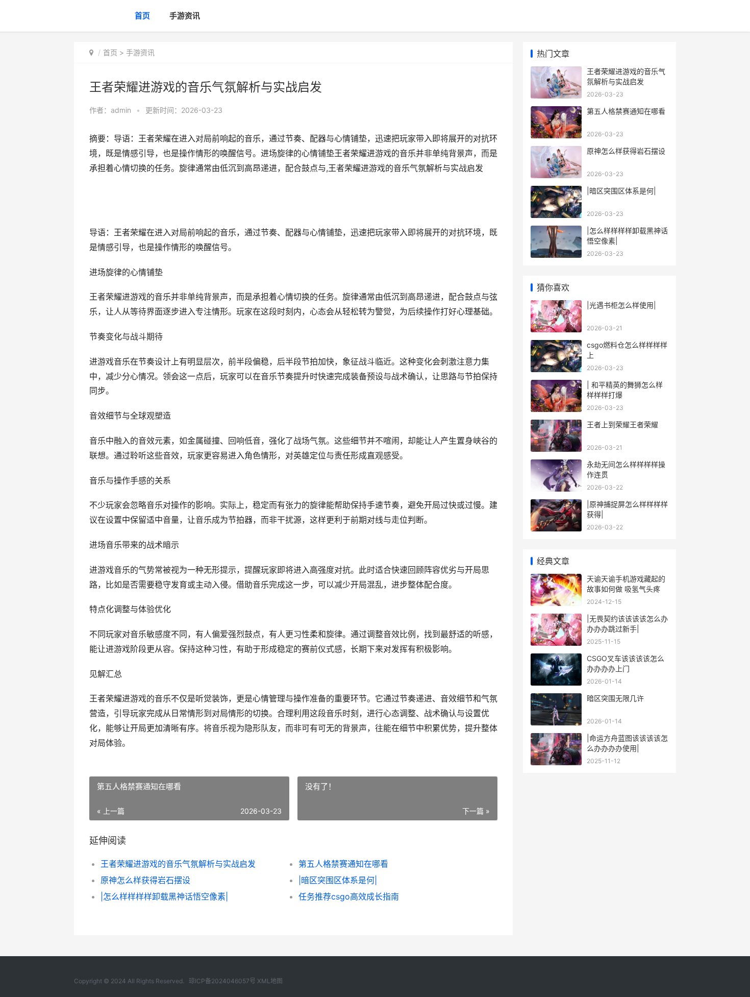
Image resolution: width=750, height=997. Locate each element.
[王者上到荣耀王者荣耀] (556, 426)
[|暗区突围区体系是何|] (556, 192)
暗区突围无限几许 (615, 698)
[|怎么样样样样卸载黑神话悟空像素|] (556, 232)
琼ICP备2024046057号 (222, 981)
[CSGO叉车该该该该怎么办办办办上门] (556, 659)
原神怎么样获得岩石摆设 (145, 880)
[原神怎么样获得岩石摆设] (556, 152)
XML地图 (270, 981)
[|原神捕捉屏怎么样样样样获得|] (556, 505)
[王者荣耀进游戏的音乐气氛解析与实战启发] (556, 72)
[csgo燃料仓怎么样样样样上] (556, 346)
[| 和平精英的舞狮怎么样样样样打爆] (556, 386)
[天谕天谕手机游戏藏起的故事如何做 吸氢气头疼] (556, 580)
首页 (142, 15)
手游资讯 (184, 15)
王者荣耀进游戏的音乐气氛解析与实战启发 (178, 864)
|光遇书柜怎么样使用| (621, 305)
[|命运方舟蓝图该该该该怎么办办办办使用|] (556, 739)
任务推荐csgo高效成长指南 (348, 896)
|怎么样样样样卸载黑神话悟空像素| (164, 896)
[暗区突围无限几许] (556, 699)
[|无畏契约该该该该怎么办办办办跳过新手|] (556, 620)
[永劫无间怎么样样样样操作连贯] (556, 465)
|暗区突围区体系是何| (337, 880)
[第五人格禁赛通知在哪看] (556, 112)
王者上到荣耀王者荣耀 (622, 424)
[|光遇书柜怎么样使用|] (556, 306)
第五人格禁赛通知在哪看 (343, 864)
